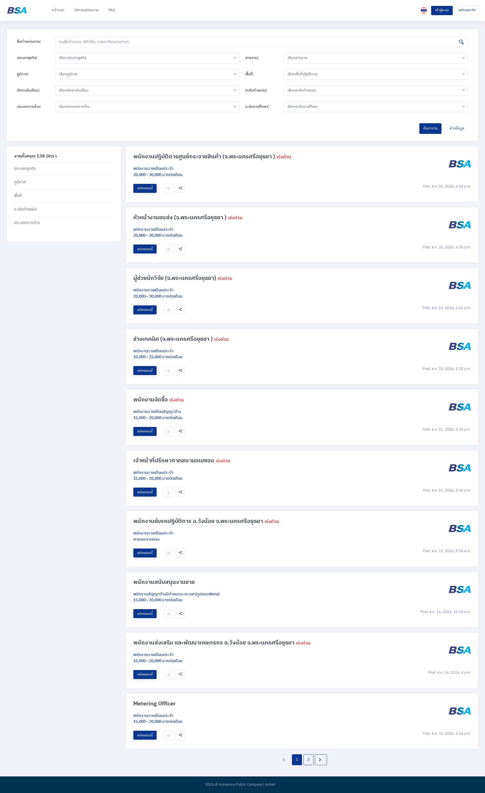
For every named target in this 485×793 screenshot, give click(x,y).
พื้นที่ (249, 74)
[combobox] (147, 58)
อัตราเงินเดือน (28, 90)
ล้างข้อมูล (457, 128)
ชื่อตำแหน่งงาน (29, 41)
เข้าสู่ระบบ (442, 10)
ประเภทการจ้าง (29, 107)
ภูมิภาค (23, 74)
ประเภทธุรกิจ (27, 58)
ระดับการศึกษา (257, 107)
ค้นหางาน (430, 128)
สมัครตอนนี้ (145, 188)
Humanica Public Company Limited (247, 785)
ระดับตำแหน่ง (256, 90)
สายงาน (251, 58)
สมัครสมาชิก (467, 10)
